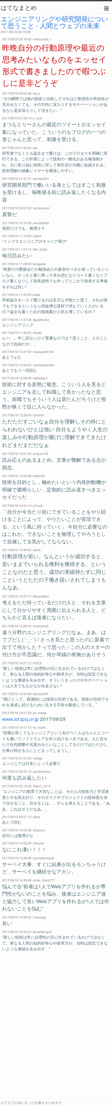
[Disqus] (56, 1025)
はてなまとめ (19, 7)
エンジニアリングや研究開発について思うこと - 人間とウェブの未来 (54, 22)
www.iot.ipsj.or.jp (20, 718)
